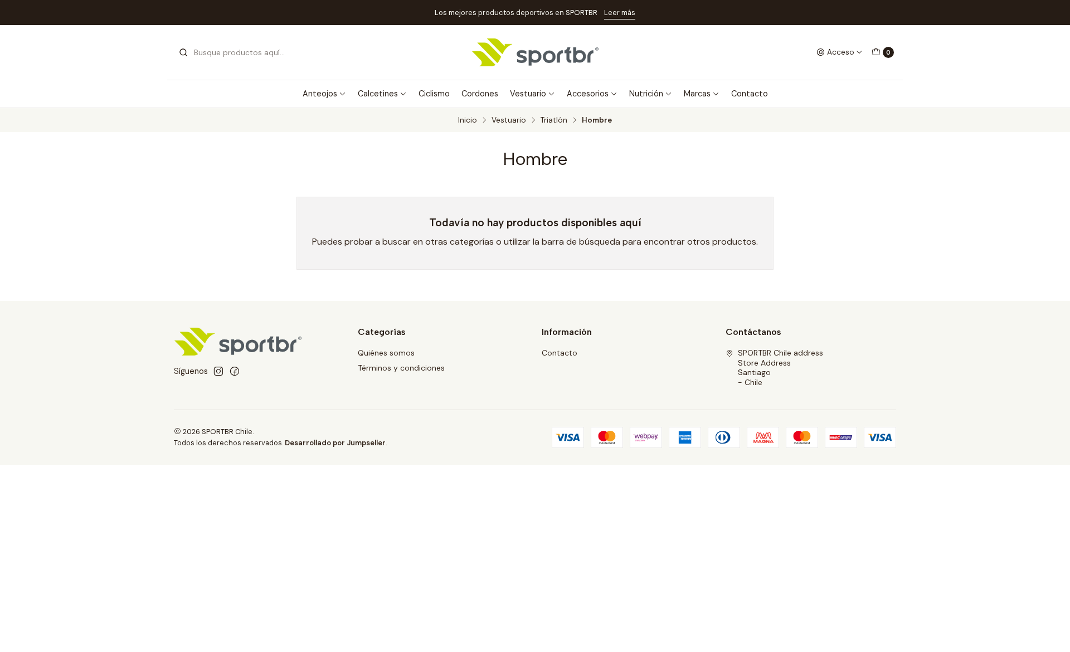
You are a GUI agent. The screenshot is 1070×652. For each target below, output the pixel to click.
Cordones (479, 94)
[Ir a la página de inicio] (535, 52)
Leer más (619, 12)
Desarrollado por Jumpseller (335, 442)
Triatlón (554, 120)
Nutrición (646, 94)
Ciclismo (434, 94)
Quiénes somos (386, 353)
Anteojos (320, 94)
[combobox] (235, 52)
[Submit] (183, 52)
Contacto (749, 94)
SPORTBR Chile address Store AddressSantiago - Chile (780, 367)
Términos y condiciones (401, 368)
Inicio (467, 120)
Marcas (697, 94)
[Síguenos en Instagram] (218, 371)
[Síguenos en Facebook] (234, 371)
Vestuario (528, 94)
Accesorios (588, 94)
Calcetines (378, 94)
